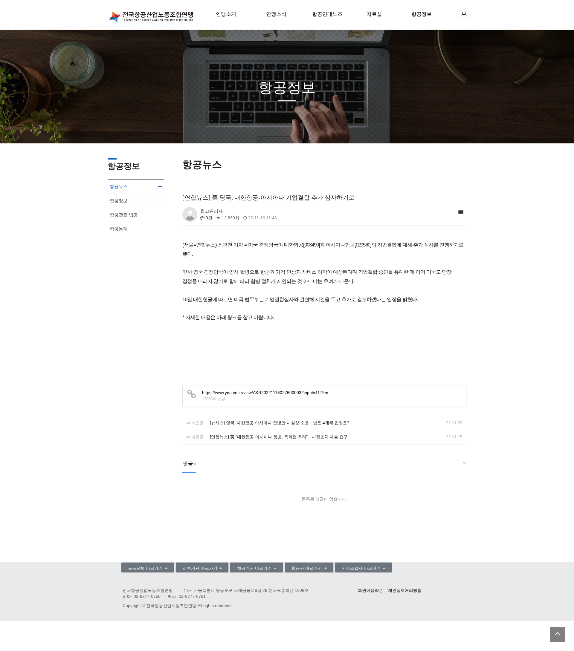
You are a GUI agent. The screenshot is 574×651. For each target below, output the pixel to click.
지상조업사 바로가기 (362, 568)
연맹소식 (276, 14)
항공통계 (119, 228)
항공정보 (421, 14)
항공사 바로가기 (307, 568)
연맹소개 (226, 14)
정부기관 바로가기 (201, 568)
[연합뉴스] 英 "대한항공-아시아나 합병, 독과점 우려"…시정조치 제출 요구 (279, 437)
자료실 (374, 14)
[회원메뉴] (464, 14)
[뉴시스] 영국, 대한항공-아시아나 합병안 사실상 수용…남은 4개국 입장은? (279, 423)
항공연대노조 (327, 14)
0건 (208, 218)
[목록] (460, 212)
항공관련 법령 (124, 214)
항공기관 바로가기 (255, 568)
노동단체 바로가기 (146, 568)
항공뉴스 (119, 186)
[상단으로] (557, 634)
